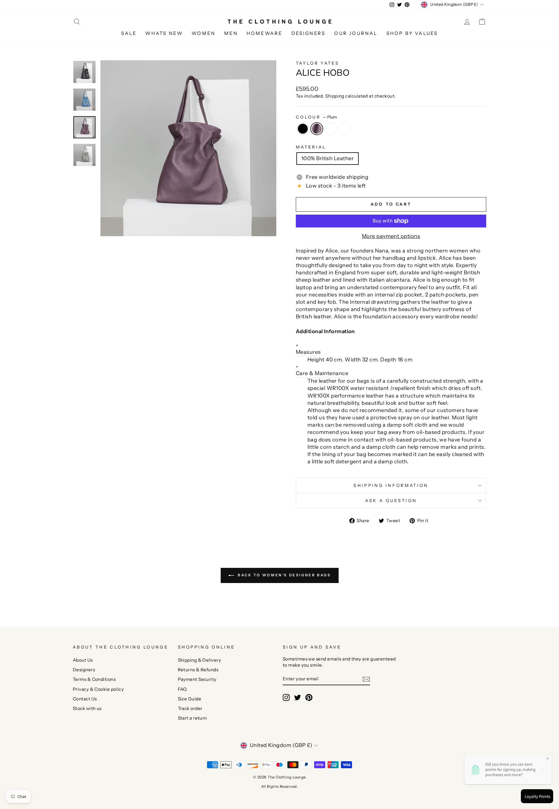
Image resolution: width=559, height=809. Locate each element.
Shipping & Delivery (199, 660)
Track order (190, 708)
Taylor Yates (317, 63)
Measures (308, 349)
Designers (84, 669)
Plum (317, 129)
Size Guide (189, 699)
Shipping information (390, 485)
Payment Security (197, 679)
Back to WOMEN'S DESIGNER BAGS (283, 575)
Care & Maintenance (322, 370)
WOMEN (203, 33)
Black (303, 129)
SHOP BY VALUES (412, 33)
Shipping (334, 96)
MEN (231, 33)
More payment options (391, 236)
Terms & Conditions (94, 679)
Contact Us (85, 699)
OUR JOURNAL (355, 33)
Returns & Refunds (198, 669)
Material (311, 147)
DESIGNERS (308, 33)
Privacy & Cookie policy (98, 689)
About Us (83, 660)
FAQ (182, 689)
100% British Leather (327, 158)
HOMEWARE (265, 33)
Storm (331, 129)
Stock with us (87, 708)
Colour (316, 117)
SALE (129, 33)
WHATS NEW (164, 33)
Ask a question (391, 500)
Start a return (192, 718)
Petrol (345, 129)
